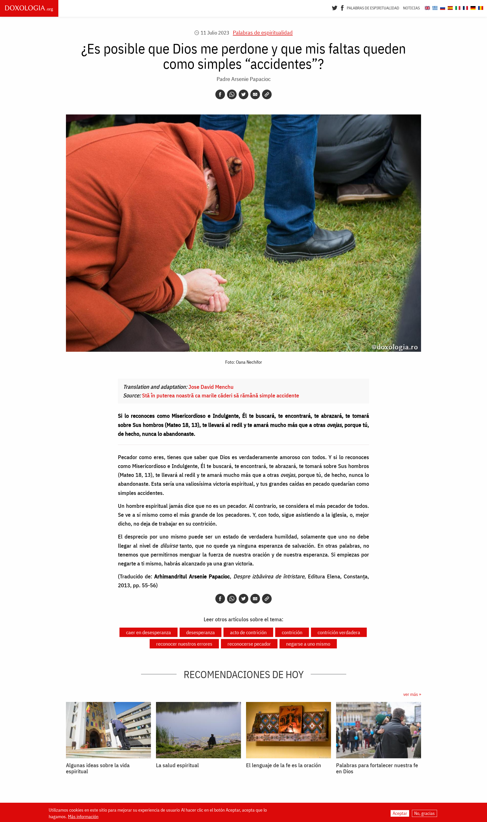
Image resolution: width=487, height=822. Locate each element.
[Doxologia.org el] (434, 7)
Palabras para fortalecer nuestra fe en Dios (377, 768)
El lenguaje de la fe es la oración (283, 765)
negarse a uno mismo (308, 643)
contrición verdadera (339, 632)
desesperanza (200, 632)
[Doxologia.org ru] (442, 7)
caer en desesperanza (148, 632)
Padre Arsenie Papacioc (244, 78)
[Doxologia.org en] (427, 7)
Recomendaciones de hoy (244, 674)
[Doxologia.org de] (472, 7)
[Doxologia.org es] (449, 7)
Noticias (411, 7)
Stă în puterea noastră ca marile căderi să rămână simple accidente (220, 395)
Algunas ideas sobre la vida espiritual (98, 768)
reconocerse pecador (249, 643)
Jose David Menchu (211, 386)
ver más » (412, 694)
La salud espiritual (177, 765)
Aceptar (400, 813)
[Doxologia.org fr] (465, 7)
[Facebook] (342, 7)
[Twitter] (335, 7)
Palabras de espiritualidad (373, 7)
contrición (292, 632)
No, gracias (424, 813)
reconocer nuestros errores (184, 643)
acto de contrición (248, 632)
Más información (83, 816)
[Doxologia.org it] (457, 7)
